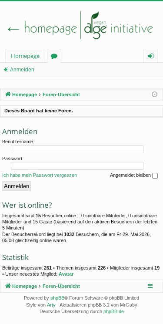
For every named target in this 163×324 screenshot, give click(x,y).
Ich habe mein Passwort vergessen (39, 175)
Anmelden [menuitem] (152, 57)
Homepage (25, 56)
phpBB (57, 297)
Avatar (66, 274)
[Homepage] (81, 25)
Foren (56, 57)
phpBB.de (113, 311)
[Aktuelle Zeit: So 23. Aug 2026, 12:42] (154, 95)
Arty (51, 304)
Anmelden (22, 70)
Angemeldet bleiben (131, 175)
